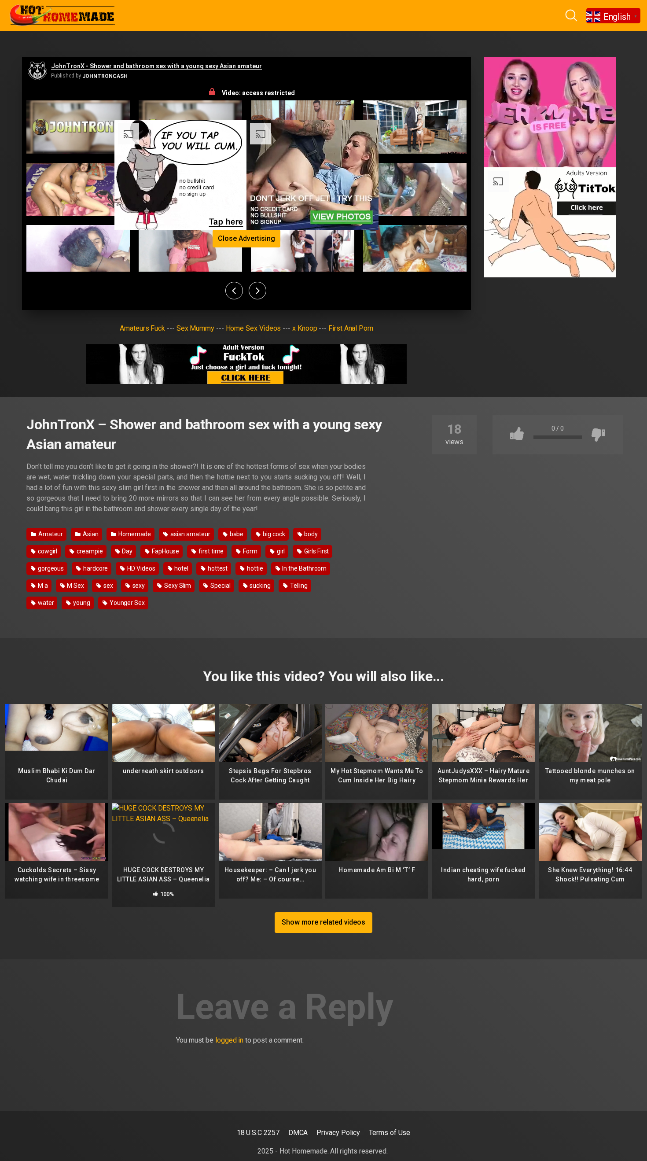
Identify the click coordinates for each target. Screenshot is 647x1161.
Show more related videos (323, 922)
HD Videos (140, 568)
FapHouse (165, 551)
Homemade (134, 534)
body (310, 534)
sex (107, 585)
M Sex (75, 585)
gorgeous (50, 568)
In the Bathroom (304, 568)
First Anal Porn (350, 328)
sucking (260, 585)
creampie (89, 551)
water (45, 602)
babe (236, 534)
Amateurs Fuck (142, 328)
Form (249, 551)
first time (210, 551)
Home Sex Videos (253, 328)
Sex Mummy (195, 328)
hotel (180, 568)
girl (280, 551)
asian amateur (189, 534)
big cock (273, 534)
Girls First (316, 551)
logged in (229, 1040)
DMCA (298, 1132)
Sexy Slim (177, 585)
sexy (138, 585)
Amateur (50, 534)
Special (219, 585)
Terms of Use (389, 1132)
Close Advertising (246, 238)
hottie (254, 568)
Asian (90, 534)
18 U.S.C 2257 (258, 1132)
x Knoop (304, 328)
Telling (298, 585)
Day (126, 551)
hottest (217, 568)
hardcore (95, 568)
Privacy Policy (338, 1132)
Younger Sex (126, 602)
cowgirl (47, 551)
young (81, 602)
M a (42, 585)
